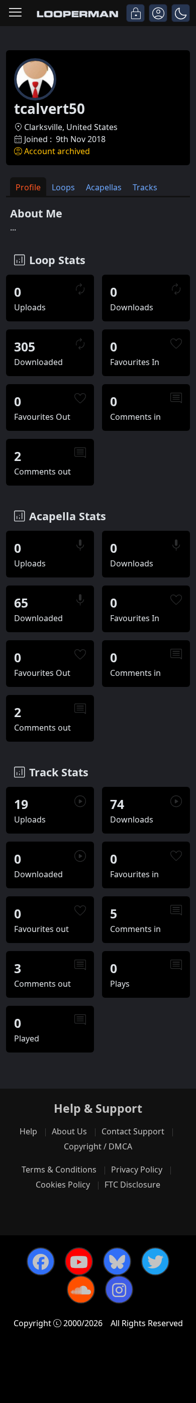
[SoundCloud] (81, 1289)
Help (28, 1131)
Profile (28, 187)
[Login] (135, 13)
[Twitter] (155, 1261)
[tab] (28, 186)
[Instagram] (119, 1289)
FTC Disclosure (132, 1184)
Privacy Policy (136, 1169)
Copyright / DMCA (98, 1146)
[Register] (158, 13)
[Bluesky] (117, 1261)
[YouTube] (79, 1261)
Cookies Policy (63, 1184)
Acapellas (104, 187)
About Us (69, 1131)
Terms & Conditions (59, 1169)
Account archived (57, 151)
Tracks (145, 187)
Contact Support (133, 1131)
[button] (180, 13)
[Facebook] (41, 1261)
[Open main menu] (15, 13)
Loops (63, 187)
